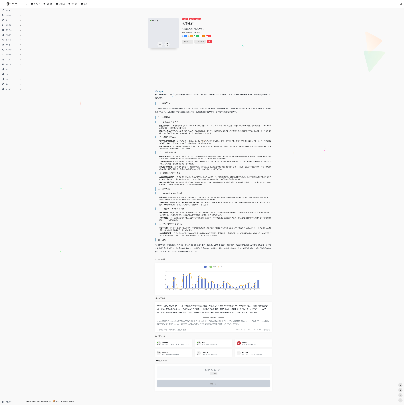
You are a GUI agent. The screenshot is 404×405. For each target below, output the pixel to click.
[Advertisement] (258, 32)
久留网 (38, 401)
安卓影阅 (198, 19)
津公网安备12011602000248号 (64, 401)
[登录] (401, 4)
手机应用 (184, 19)
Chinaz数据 (240, 306)
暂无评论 (162, 360)
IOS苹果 (192, 19)
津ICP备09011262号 (46, 401)
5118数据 (220, 306)
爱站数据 (230, 306)
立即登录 (214, 374)
